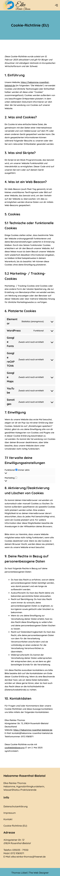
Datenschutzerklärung (15, 806)
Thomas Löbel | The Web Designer (30, 872)
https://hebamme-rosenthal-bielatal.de (32, 730)
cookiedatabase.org (14, 747)
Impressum (9, 812)
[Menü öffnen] (56, 5)
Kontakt (7, 819)
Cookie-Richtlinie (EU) (15, 825)
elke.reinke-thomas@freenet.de (28, 856)
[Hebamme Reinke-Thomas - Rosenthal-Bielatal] (16, 5)
